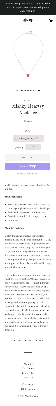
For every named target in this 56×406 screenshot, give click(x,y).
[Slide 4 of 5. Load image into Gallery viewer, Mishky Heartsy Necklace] (31, 90)
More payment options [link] (27, 173)
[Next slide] (39, 90)
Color (28, 131)
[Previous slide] (16, 90)
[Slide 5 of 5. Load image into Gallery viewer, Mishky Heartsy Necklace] (34, 90)
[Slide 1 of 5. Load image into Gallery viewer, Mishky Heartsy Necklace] (21, 90)
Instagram (29, 389)
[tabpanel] (28, 55)
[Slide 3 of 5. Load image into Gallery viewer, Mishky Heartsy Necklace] (28, 90)
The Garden (28, 368)
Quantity (19, 147)
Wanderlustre (31, 396)
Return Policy (28, 373)
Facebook (30, 384)
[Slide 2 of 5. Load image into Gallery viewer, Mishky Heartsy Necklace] (24, 90)
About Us (28, 363)
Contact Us (28, 377)
